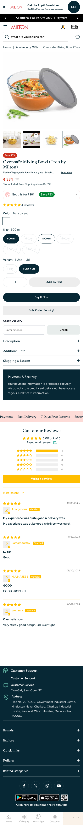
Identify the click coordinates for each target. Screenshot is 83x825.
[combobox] (35, 37)
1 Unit (12, 270)
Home (7, 47)
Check (64, 329)
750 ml (30, 240)
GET (74, 7)
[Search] (6, 37)
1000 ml (46, 238)
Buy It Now (41, 297)
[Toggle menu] (5, 27)
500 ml (11, 238)
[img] (12, 503)
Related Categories (15, 771)
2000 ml (14, 251)
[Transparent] (6, 221)
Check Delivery (12, 320)
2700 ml (33, 251)
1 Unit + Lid (29, 268)
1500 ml (67, 240)
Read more (66, 172)
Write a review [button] (41, 479)
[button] (5, 17)
